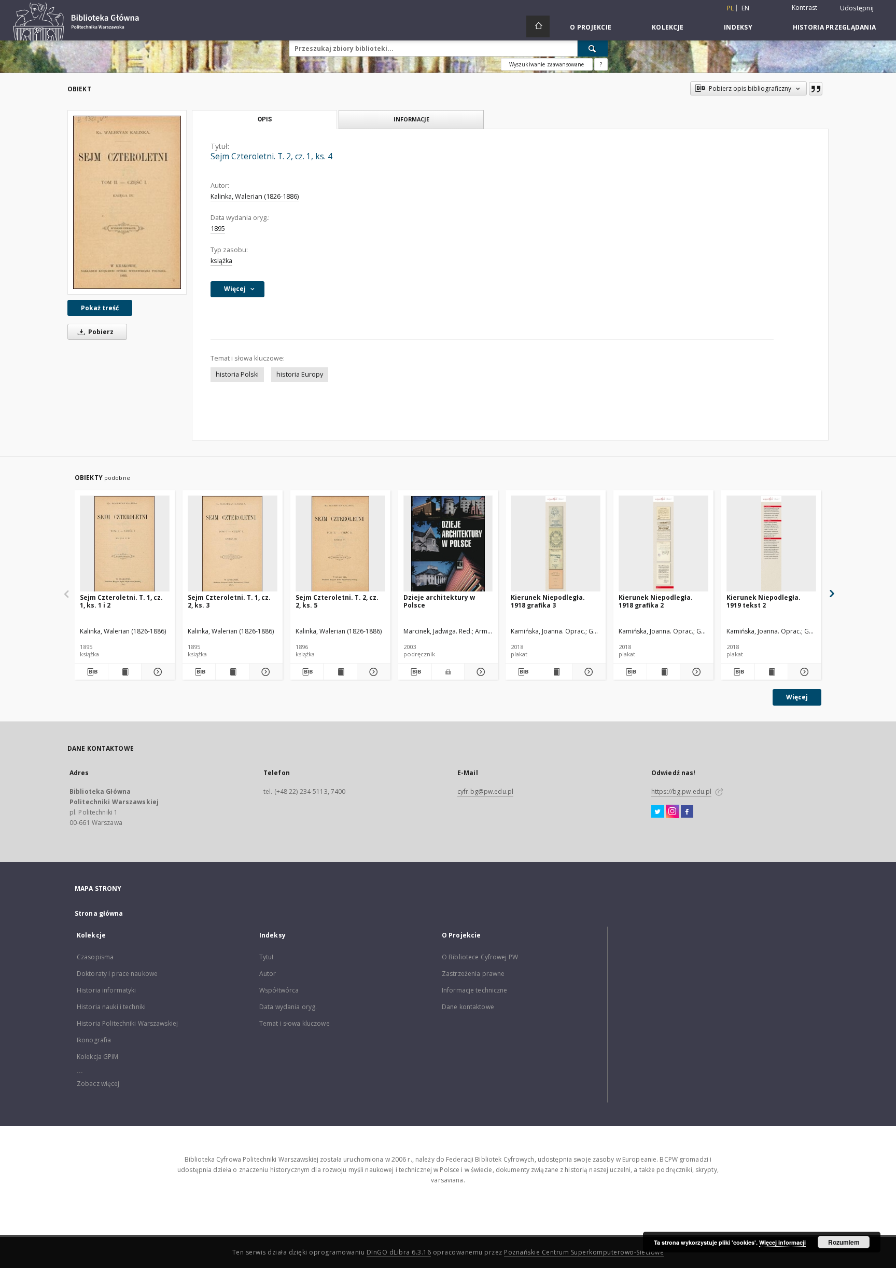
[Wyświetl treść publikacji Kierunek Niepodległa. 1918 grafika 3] (555, 672)
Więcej (797, 697)
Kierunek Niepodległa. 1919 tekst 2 (763, 601)
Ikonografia (94, 1040)
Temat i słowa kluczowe (294, 1023)
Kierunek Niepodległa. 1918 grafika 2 (656, 601)
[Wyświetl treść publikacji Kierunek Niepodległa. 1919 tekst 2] (771, 672)
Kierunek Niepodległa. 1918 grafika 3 (548, 601)
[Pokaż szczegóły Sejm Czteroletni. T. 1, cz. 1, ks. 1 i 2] (156, 672)
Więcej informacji (782, 1242)
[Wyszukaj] (593, 48)
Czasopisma (95, 957)
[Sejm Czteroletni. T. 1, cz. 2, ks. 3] (232, 544)
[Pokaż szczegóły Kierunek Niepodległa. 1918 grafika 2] (695, 672)
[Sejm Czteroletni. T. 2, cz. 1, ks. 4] (127, 202)
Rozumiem (844, 1242)
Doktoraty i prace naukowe (117, 973)
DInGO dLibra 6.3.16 (399, 1252)
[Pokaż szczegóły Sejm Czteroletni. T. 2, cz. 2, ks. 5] (372, 672)
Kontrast (805, 7)
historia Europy (299, 374)
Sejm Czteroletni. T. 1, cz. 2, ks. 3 (229, 601)
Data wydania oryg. (288, 1006)
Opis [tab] (265, 119)
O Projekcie (590, 27)
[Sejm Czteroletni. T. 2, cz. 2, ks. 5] (340, 544)
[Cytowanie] (815, 88)
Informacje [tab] (411, 119)
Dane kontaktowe (468, 1006)
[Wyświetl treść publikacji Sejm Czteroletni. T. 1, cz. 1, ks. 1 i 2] (125, 672)
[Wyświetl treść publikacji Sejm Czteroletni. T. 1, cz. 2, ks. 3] (232, 672)
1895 (218, 228)
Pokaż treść (100, 308)
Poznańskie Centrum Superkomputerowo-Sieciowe (584, 1252)
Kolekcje (667, 27)
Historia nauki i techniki (111, 1006)
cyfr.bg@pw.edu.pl (485, 791)
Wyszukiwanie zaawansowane (546, 64)
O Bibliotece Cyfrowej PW (480, 957)
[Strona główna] (538, 26)
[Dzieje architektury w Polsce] (448, 544)
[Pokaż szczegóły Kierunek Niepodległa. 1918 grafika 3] (588, 672)
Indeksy (738, 27)
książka (221, 260)
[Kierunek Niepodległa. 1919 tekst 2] (771, 544)
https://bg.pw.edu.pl (681, 791)
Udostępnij (857, 8)
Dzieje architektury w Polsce (439, 601)
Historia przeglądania (834, 27)
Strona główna (99, 913)
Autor (267, 973)
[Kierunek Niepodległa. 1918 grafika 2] (663, 544)
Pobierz (100, 331)
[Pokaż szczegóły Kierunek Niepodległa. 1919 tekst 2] (803, 672)
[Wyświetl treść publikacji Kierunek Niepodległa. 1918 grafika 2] (663, 672)
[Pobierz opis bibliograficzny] (91, 672)
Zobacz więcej (98, 1083)
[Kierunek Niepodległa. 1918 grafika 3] (555, 544)
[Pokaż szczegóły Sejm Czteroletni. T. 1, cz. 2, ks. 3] (264, 672)
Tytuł (266, 957)
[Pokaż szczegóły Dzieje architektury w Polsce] (480, 672)
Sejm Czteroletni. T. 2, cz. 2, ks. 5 (337, 601)
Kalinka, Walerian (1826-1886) (255, 196)
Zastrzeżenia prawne (473, 973)
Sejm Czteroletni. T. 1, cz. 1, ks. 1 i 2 (121, 601)
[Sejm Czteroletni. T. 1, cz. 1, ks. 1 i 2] (124, 544)
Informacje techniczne (475, 990)
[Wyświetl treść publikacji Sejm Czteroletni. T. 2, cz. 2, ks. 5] (340, 672)
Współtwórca (279, 990)
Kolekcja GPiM (98, 1056)
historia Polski (237, 374)
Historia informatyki (106, 990)
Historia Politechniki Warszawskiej (127, 1023)
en (745, 8)
